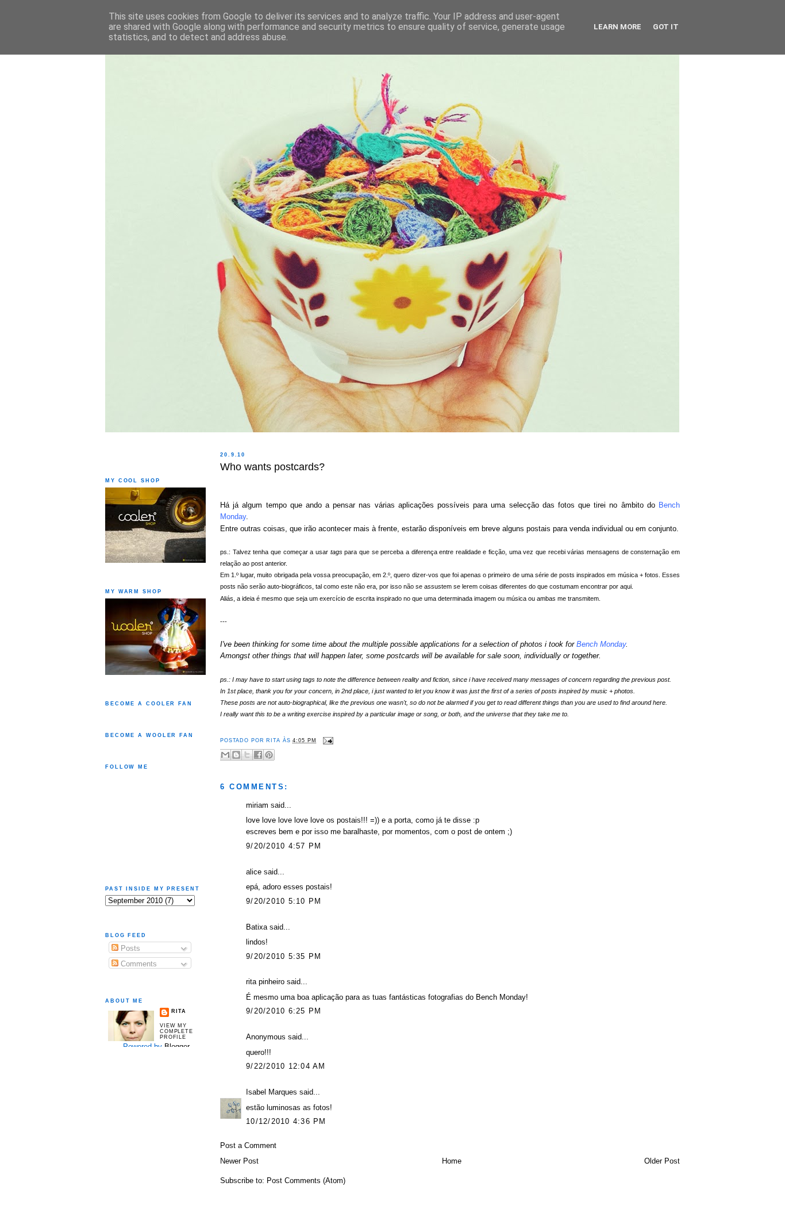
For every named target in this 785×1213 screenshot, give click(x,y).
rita (178, 1011)
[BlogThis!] (236, 755)
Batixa (256, 927)
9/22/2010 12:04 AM (286, 1066)
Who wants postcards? (272, 467)
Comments (137, 964)
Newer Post (239, 1161)
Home (451, 1161)
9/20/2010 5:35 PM (283, 957)
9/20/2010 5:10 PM (283, 901)
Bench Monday (601, 644)
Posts (129, 949)
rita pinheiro (265, 982)
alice (253, 872)
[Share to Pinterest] (269, 755)
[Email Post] (326, 740)
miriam (257, 805)
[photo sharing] (222, 482)
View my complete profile (176, 1031)
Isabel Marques (271, 1092)
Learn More (617, 26)
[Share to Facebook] (258, 755)
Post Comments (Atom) (306, 1181)
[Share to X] (247, 755)
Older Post (662, 1161)
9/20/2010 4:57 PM (283, 846)
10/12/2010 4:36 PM (286, 1122)
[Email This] (225, 755)
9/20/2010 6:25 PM (283, 1011)
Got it (666, 26)
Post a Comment (248, 1146)
